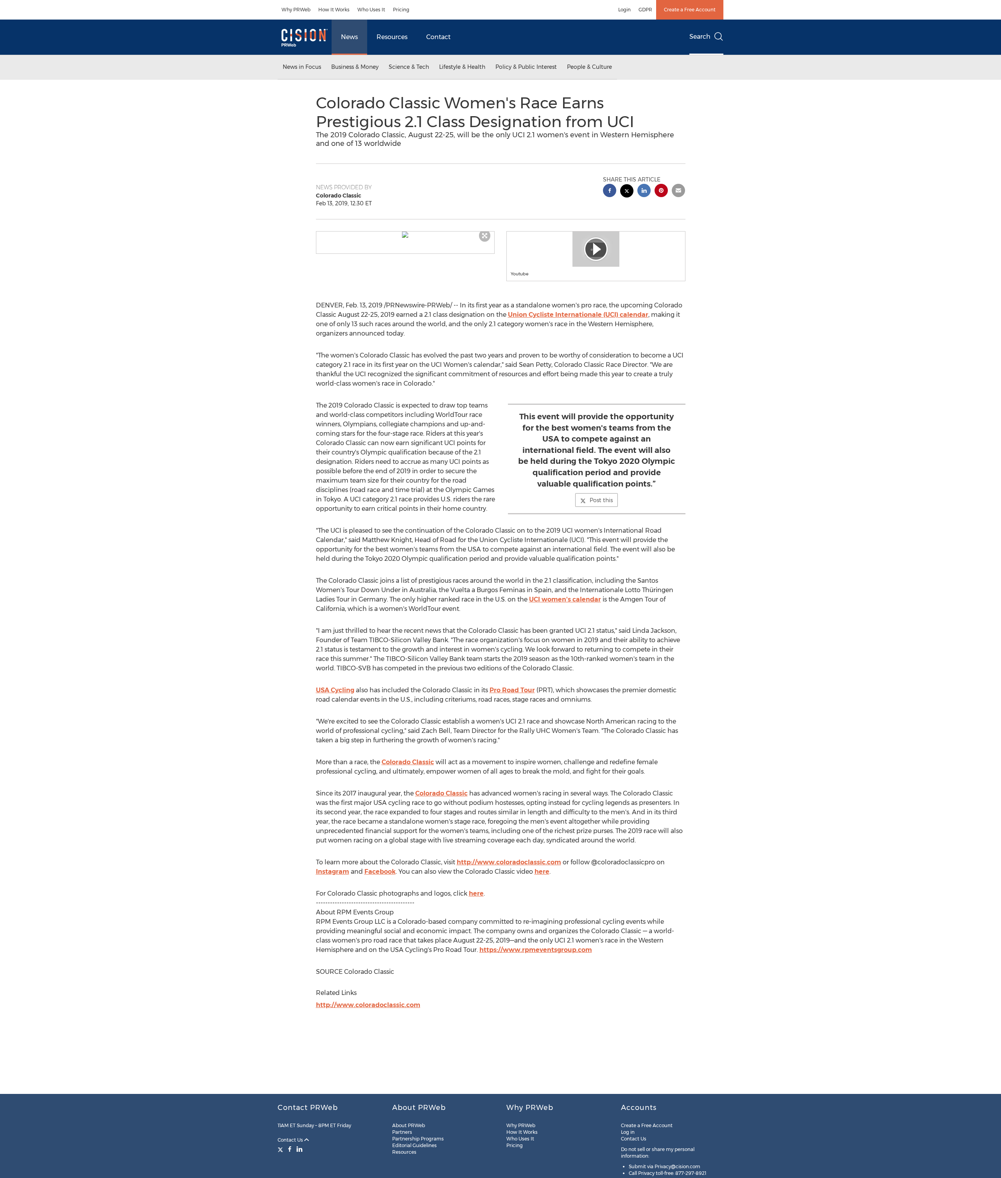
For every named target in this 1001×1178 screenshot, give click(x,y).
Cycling (335, 690)
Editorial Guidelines (414, 1145)
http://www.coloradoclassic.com (509, 862)
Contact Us (291, 1140)
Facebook (380, 871)
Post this (601, 500)
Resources (392, 37)
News (349, 37)
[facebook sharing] (609, 191)
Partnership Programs (418, 1139)
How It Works (334, 10)
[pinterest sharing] (661, 191)
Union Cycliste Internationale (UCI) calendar (578, 314)
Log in (628, 1132)
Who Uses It (371, 10)
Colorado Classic (408, 762)
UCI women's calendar (565, 599)
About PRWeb (408, 1125)
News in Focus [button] (302, 66)
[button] (405, 235)
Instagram (332, 871)
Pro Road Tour (512, 690)
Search (699, 36)
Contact (438, 37)
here (542, 871)
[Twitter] (281, 1149)
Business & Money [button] (355, 66)
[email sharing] (678, 191)
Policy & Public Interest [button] (526, 66)
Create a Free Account (690, 10)
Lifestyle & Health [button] (462, 66)
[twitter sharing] (626, 191)
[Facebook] (289, 1149)
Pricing (401, 10)
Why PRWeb (296, 10)
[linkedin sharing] (644, 191)
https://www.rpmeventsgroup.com (535, 950)
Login (624, 10)
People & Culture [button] (589, 66)
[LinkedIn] (299, 1149)
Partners (402, 1132)
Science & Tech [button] (409, 66)
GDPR (645, 10)
